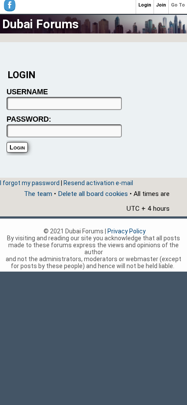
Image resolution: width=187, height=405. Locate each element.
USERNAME (27, 92)
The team (38, 194)
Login (144, 5)
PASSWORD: (29, 119)
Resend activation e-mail (98, 182)
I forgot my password (30, 182)
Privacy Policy (126, 231)
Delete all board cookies (93, 194)
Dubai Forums (40, 24)
